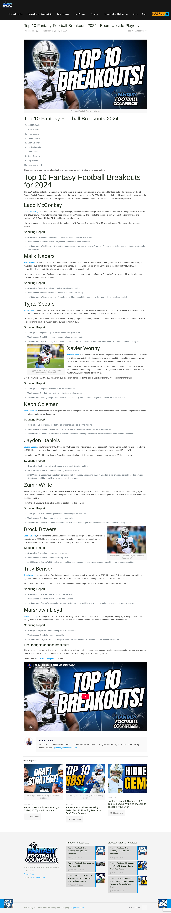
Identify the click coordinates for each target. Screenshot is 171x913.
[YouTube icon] (134, 908)
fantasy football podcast (46, 658)
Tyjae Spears (29, 310)
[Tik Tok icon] (139, 908)
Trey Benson (29, 575)
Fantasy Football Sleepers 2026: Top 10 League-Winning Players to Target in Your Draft (127, 804)
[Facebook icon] (129, 908)
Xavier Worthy (73, 355)
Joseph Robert (44, 31)
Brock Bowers (30, 536)
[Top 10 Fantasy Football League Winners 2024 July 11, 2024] (164, 903)
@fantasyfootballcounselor (65, 748)
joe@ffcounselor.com (37, 877)
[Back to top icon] (144, 907)
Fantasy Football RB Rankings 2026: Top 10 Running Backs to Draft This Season (83, 810)
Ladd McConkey (31, 212)
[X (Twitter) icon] (131, 908)
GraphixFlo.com (77, 907)
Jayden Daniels (30, 447)
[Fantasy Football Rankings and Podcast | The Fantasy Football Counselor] (7, 4)
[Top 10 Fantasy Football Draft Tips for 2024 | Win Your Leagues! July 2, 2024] (6, 903)
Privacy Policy (29, 874)
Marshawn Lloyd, (31, 616)
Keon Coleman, (30, 411)
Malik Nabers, (30, 263)
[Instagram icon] (136, 908)
